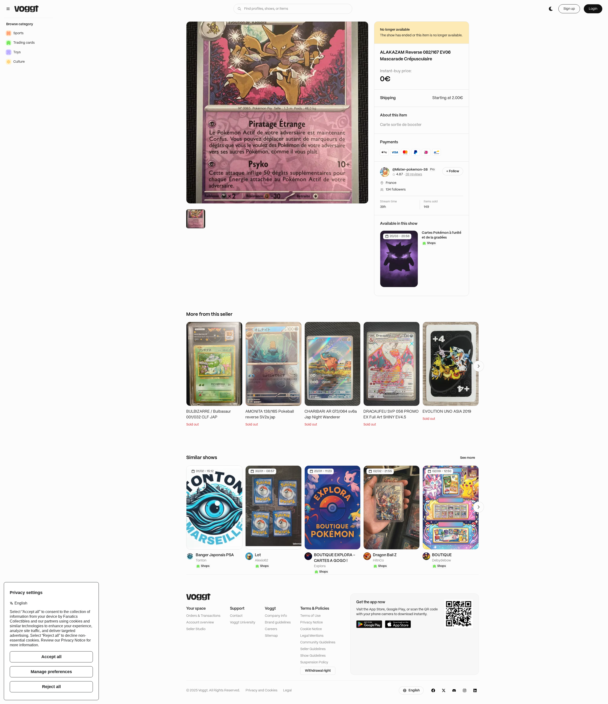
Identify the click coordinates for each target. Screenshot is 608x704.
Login (593, 8)
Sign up (569, 8)
